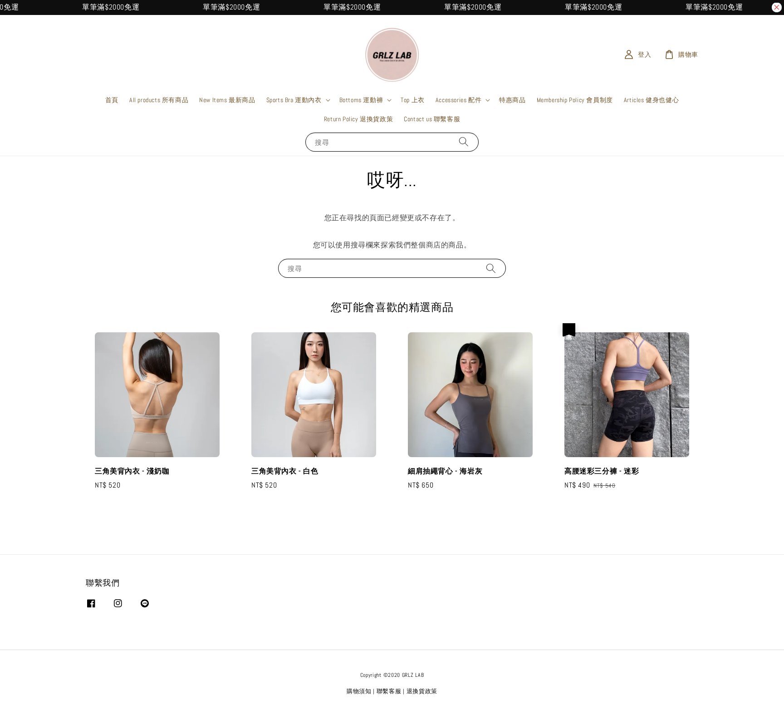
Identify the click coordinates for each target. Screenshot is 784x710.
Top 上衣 (413, 100)
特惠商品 (512, 100)
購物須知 (359, 691)
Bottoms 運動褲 (361, 100)
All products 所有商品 (158, 100)
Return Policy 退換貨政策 (358, 119)
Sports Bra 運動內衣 (294, 100)
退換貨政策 (422, 691)
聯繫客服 (389, 691)
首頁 (111, 100)
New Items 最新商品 (227, 100)
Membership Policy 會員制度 (575, 100)
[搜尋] (463, 142)
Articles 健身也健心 (651, 100)
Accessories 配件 (458, 100)
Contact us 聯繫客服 (432, 119)
